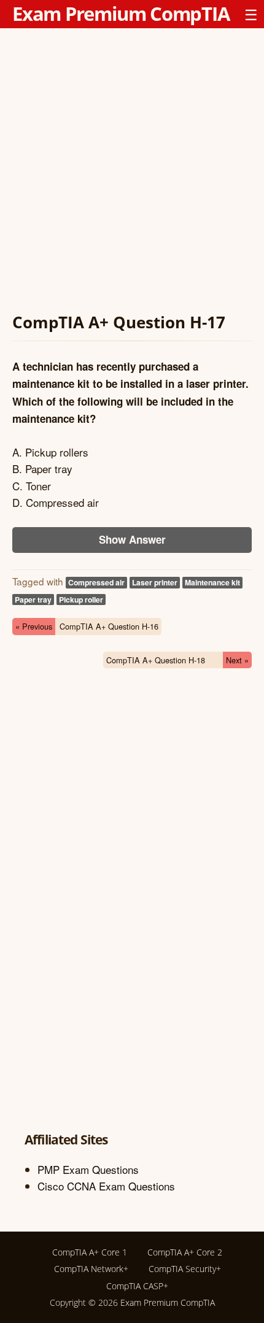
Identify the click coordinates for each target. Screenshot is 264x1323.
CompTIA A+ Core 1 (89, 1252)
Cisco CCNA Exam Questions (106, 1186)
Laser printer (154, 582)
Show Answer (132, 539)
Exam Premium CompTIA (121, 13)
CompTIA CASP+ (137, 1286)
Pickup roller (81, 599)
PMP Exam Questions (88, 1169)
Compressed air (96, 582)
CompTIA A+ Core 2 (184, 1252)
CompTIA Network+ (91, 1269)
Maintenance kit (212, 582)
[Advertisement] (132, 172)
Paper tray (33, 599)
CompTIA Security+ (185, 1269)
